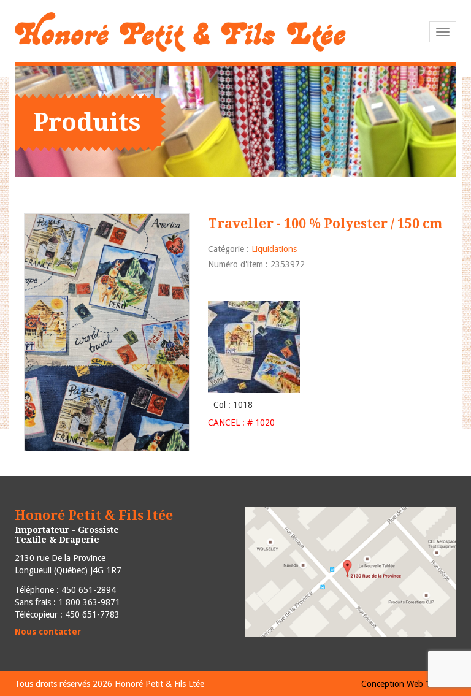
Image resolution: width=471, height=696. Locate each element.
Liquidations (274, 249)
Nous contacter (48, 632)
